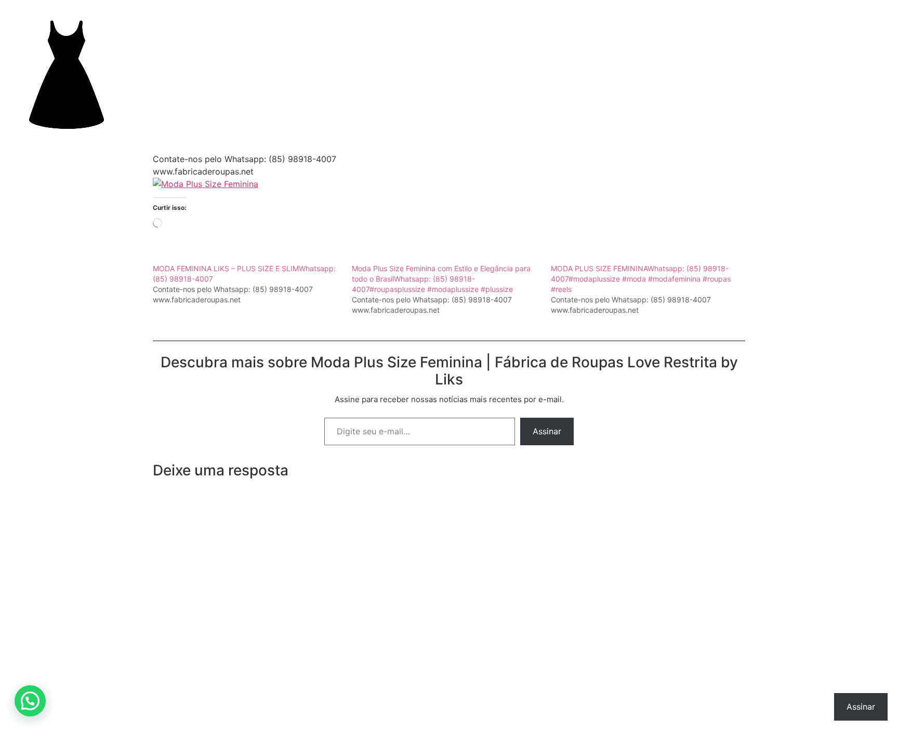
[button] (30, 700)
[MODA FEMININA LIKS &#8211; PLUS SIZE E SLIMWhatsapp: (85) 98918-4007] (252, 284)
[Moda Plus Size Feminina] (205, 184)
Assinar (547, 431)
